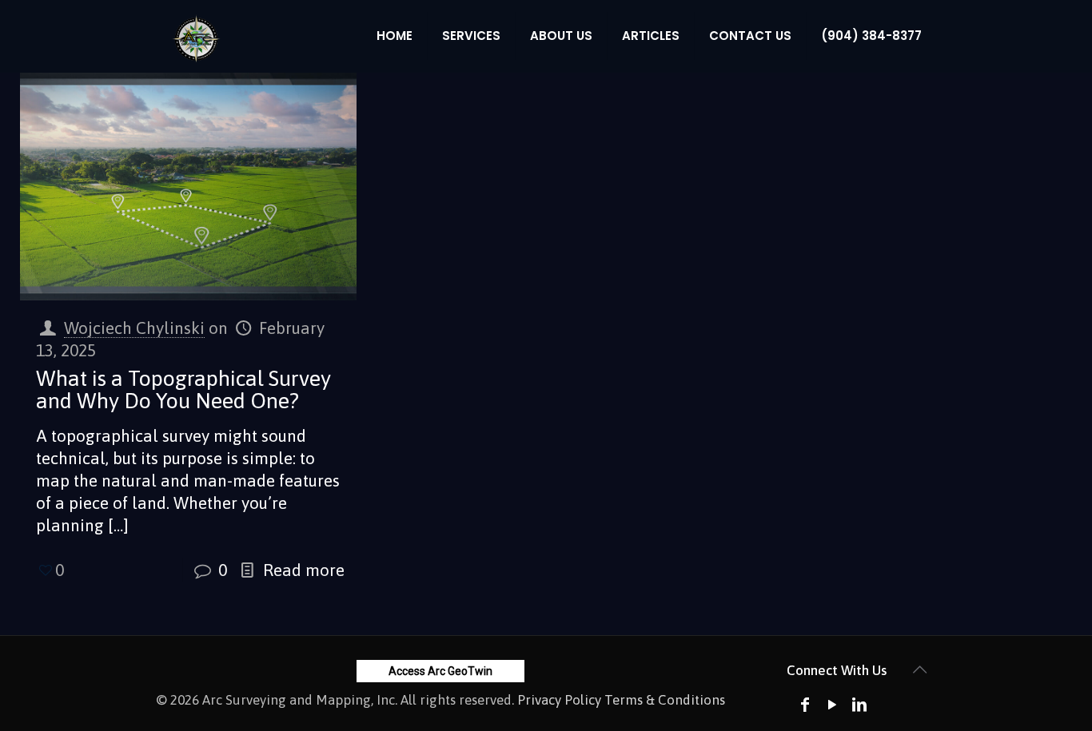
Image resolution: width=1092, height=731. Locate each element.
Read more (304, 569)
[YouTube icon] (832, 704)
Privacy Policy (559, 700)
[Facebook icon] (805, 704)
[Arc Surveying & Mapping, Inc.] (196, 36)
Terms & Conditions (664, 700)
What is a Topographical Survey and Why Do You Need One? (183, 389)
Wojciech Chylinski (134, 327)
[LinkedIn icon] (859, 704)
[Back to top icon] (919, 669)
